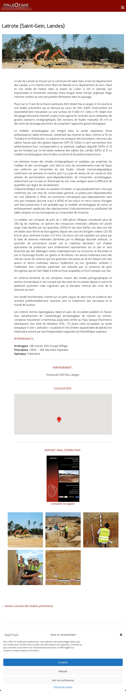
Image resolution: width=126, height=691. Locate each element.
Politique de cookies (63, 687)
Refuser (63, 671)
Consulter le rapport (63, 503)
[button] (121, 634)
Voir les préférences (63, 680)
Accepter (63, 662)
